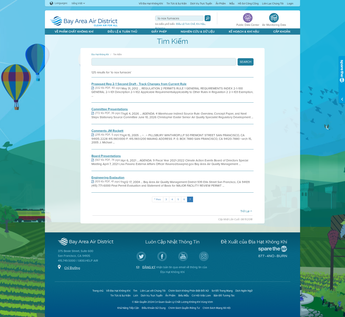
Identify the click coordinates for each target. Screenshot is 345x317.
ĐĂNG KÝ (148, 267)
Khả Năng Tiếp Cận (128, 308)
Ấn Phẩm (221, 3)
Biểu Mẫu (183, 295)
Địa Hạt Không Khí (100, 54)
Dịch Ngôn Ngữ (244, 291)
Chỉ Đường (72, 268)
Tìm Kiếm (117, 54)
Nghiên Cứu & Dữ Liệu (198, 31)
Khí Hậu (200, 24)
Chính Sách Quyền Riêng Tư (184, 308)
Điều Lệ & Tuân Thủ (122, 31)
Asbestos (160, 28)
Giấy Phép (159, 31)
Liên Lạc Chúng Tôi (273, 3)
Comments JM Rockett (107, 130)
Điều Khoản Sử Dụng (154, 308)
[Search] (208, 18)
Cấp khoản (281, 31)
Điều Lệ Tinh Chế (185, 24)
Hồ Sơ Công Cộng (248, 3)
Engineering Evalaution (107, 177)
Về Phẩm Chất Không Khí (74, 31)
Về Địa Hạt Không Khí (151, 3)
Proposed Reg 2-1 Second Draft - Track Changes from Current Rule (138, 84)
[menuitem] (151, 3)
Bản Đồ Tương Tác (224, 295)
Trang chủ (97, 291)
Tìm (135, 291)
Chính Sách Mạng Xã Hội (217, 308)
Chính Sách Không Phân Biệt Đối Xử (188, 291)
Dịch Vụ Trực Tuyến (201, 3)
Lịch (135, 295)
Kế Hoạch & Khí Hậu (244, 31)
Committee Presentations (109, 109)
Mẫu (231, 3)
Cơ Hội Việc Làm (201, 295)
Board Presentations (106, 156)
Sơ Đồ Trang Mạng (222, 291)
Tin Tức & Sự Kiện (177, 3)
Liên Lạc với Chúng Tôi (153, 291)
